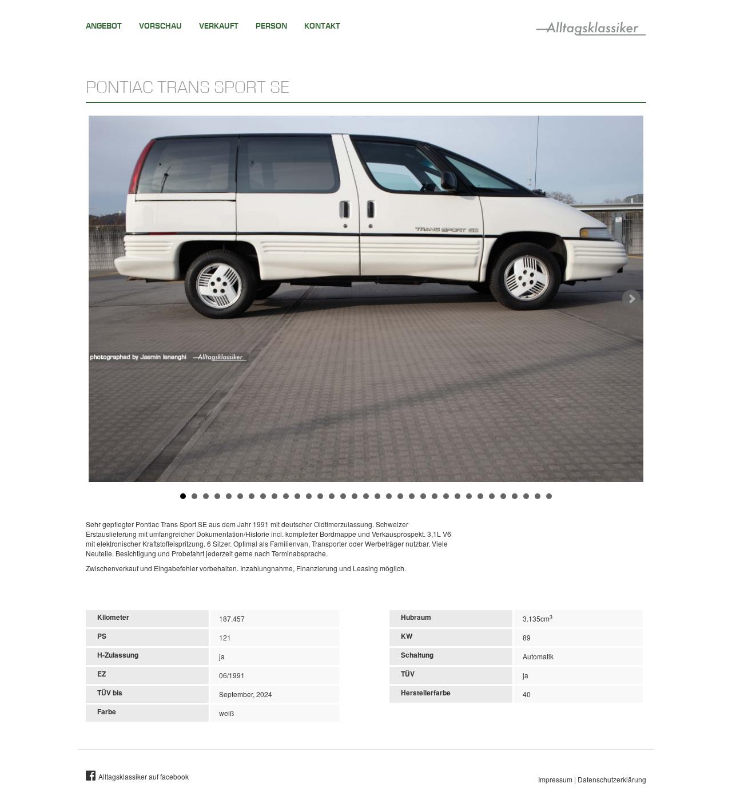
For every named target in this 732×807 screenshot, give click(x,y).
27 (480, 496)
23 (434, 496)
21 (412, 496)
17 (366, 496)
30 (515, 496)
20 (400, 496)
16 (354, 496)
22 (423, 496)
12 (309, 496)
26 (469, 496)
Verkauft (218, 26)
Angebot (104, 26)
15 (343, 496)
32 (537, 496)
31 (526, 496)
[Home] (591, 26)
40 (527, 694)
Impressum (555, 779)
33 (549, 496)
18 (377, 496)
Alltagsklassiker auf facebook (143, 776)
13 (320, 496)
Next (631, 299)
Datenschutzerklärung (612, 779)
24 (446, 496)
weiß (226, 713)
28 (492, 496)
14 (332, 496)
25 (457, 496)
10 (286, 496)
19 (389, 496)
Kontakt (322, 26)
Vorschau (160, 26)
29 (503, 496)
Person (271, 26)
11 (297, 496)
